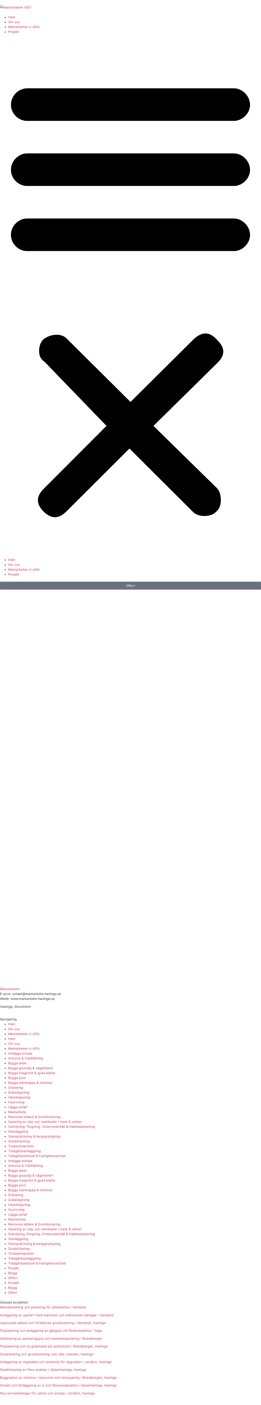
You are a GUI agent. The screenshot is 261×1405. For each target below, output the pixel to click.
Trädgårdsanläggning (24, 1151)
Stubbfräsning (19, 1141)
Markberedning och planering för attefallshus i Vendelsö (43, 1307)
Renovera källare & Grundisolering (34, 1117)
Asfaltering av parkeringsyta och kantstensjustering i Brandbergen (51, 1338)
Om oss (14, 22)
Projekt (13, 32)
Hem (11, 17)
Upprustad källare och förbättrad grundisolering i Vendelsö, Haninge (53, 1323)
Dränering (15, 1087)
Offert (13, 1278)
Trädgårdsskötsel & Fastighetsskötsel (37, 1156)
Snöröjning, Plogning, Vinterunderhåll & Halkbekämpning (51, 1127)
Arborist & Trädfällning (25, 1058)
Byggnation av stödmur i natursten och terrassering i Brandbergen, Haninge (58, 1378)
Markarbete (17, 1112)
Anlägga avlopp (20, 1053)
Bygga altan (17, 1063)
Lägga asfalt (17, 1107)
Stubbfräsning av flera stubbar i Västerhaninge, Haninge (43, 1370)
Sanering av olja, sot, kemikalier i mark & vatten (45, 1122)
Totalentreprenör (21, 1146)
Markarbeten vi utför (24, 27)
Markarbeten (10, 989)
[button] (130, 295)
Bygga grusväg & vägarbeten (30, 1068)
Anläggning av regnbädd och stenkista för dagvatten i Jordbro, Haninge (56, 1362)
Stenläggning (18, 1131)
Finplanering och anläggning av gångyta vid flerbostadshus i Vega (51, 1331)
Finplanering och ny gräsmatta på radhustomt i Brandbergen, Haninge (54, 1346)
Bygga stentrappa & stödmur (30, 1083)
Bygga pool (17, 1078)
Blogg (12, 1273)
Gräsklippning (18, 1092)
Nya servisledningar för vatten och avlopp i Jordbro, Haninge (47, 1393)
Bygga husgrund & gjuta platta (31, 1073)
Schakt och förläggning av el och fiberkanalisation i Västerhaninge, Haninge (58, 1385)
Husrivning (16, 1102)
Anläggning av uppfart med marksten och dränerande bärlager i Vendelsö (57, 1315)
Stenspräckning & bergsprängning (34, 1136)
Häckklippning (19, 1097)
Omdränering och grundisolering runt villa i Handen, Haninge (46, 1354)
